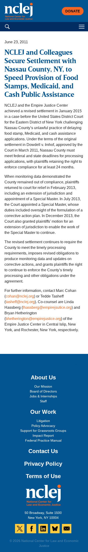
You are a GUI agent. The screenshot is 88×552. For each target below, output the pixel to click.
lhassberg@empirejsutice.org (47, 307)
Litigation (43, 421)
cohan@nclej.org (20, 296)
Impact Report (43, 435)
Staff (43, 401)
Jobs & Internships (43, 396)
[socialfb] (31, 528)
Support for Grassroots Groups (43, 430)
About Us (43, 377)
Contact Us (43, 451)
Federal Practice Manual (43, 440)
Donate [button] (72, 11)
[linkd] (43, 528)
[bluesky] (55, 528)
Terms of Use (43, 476)
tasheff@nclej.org (20, 302)
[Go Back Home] (18, 11)
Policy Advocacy (43, 426)
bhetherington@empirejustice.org (33, 319)
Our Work (43, 412)
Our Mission (43, 386)
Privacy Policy (43, 464)
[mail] (66, 528)
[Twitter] (19, 528)
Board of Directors (43, 391)
